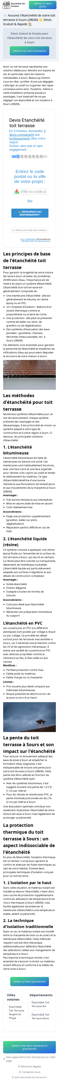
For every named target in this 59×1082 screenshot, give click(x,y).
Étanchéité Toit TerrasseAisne (40, 1016)
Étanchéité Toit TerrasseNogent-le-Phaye (16, 1012)
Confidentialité (30, 239)
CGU (22, 239)
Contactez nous (31, 1072)
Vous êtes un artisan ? (43, 241)
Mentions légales (31, 1066)
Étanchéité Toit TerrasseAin (40, 1004)
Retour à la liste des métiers (31, 230)
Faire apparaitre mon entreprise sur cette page (30, 1059)
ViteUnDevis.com (27, 241)
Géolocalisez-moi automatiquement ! (30, 213)
